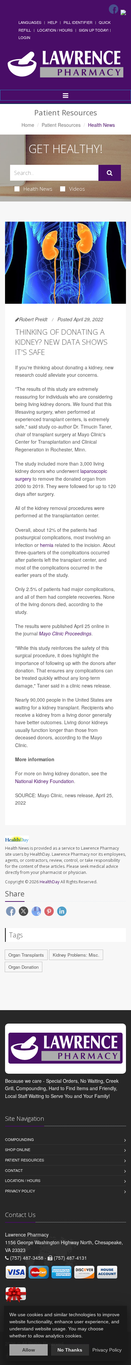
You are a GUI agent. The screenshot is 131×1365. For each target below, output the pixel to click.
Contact (14, 1170)
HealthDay (49, 882)
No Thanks (69, 1350)
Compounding (19, 1139)
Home (27, 124)
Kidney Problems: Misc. (76, 955)
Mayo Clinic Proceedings (65, 633)
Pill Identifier (77, 22)
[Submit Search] (109, 173)
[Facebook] (113, 9)
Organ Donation (23, 967)
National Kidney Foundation (44, 781)
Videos (77, 188)
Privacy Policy (20, 1190)
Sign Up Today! (93, 30)
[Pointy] (123, 11)
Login (24, 37)
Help (52, 22)
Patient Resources (61, 124)
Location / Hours (55, 30)
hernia (46, 545)
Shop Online (17, 1149)
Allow (28, 1350)
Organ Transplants (26, 955)
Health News (38, 188)
